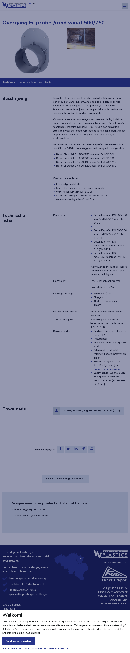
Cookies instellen (58, 648)
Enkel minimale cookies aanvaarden (24, 648)
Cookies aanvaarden (18, 641)
